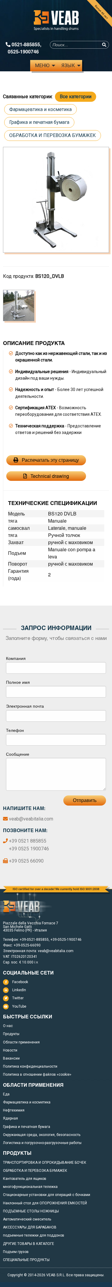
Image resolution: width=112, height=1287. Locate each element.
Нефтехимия (13, 1110)
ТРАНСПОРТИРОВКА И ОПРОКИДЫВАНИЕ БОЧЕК (44, 1162)
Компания (16, 658)
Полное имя (18, 682)
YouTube (19, 1006)
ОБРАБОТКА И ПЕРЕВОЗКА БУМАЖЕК (52, 135)
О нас (8, 1026)
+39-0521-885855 (34, 939)
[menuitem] (43, 65)
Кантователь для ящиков (24, 1179)
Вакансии (11, 1058)
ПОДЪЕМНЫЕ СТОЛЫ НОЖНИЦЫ (31, 1211)
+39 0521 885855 (27, 841)
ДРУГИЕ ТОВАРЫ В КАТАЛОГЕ (28, 1244)
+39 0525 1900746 (29, 849)
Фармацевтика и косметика (40, 109)
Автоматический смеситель (27, 1219)
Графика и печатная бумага (39, 122)
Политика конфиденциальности (30, 1066)
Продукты (11, 1034)
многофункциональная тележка (30, 1187)
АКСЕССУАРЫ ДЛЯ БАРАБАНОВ (29, 1227)
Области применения (21, 1042)
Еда (6, 1094)
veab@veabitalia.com (31, 819)
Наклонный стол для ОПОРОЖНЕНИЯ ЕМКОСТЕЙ (45, 1203)
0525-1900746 (23, 51)
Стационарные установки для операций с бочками (46, 1195)
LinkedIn (19, 990)
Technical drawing (49, 475)
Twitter (18, 998)
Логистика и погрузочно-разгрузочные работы (42, 1143)
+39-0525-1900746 (66, 939)
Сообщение (17, 754)
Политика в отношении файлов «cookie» (37, 1074)
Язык (68, 65)
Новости (10, 1050)
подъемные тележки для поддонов (33, 1235)
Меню (42, 65)
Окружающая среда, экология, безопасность (41, 1135)
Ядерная (10, 1118)
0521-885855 (26, 44)
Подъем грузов (16, 1252)
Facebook (20, 982)
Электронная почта (25, 706)
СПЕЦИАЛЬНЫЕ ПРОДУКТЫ (26, 1260)
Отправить (84, 800)
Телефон (15, 730)
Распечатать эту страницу (50, 460)
